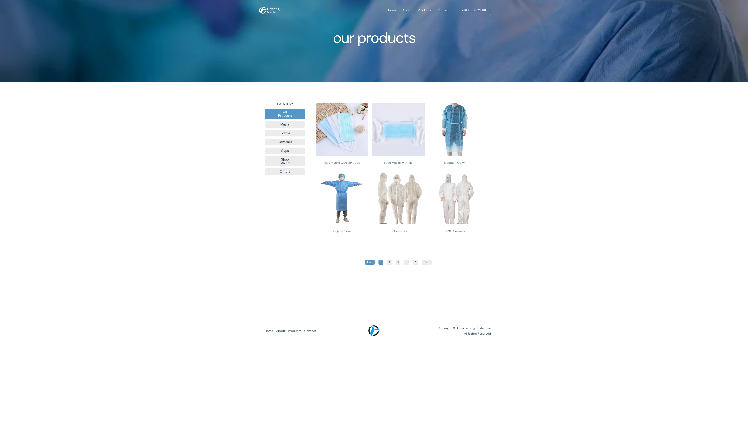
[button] (474, 10)
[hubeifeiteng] (268, 10)
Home (392, 10)
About (407, 10)
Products (424, 10)
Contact (444, 10)
